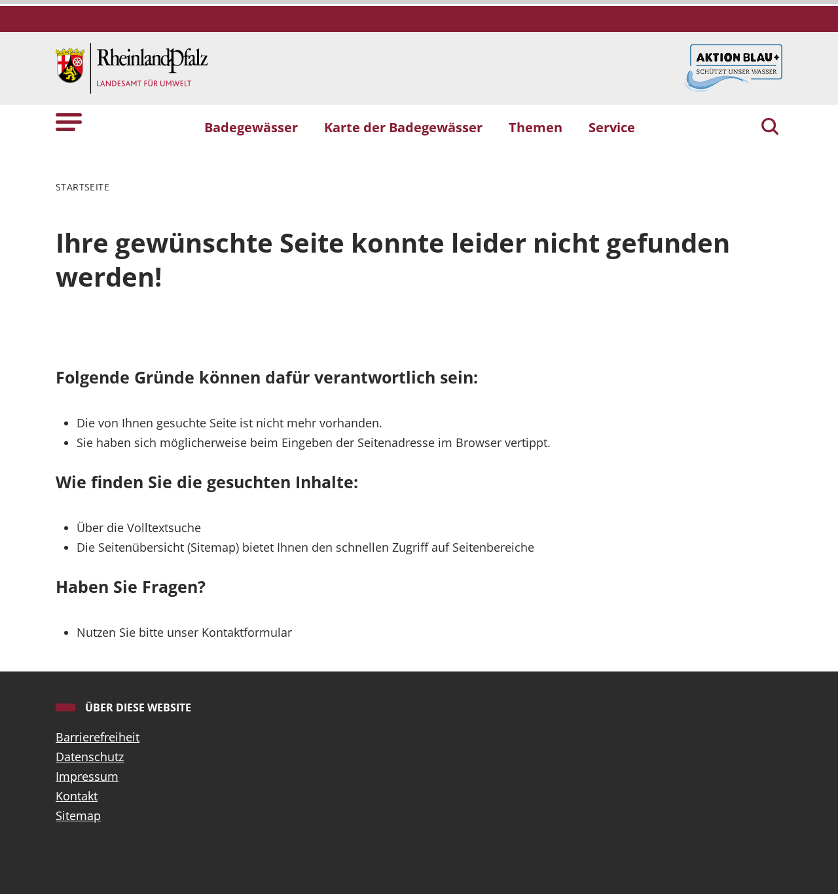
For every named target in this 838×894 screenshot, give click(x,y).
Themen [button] (535, 127)
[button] (69, 121)
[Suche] (769, 127)
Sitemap (78, 815)
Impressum (87, 776)
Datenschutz (90, 756)
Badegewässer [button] (251, 127)
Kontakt (77, 796)
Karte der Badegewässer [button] (403, 127)
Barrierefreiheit (97, 737)
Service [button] (612, 127)
